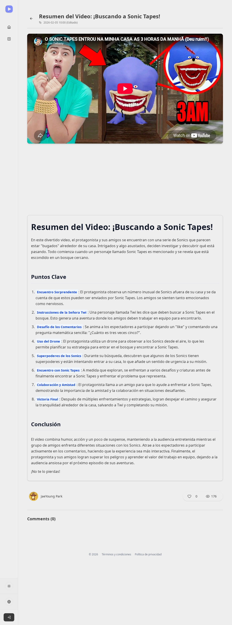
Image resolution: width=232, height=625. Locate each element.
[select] (9, 617)
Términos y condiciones (116, 554)
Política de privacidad (148, 554)
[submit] (9, 27)
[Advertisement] (125, 180)
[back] (31, 18)
